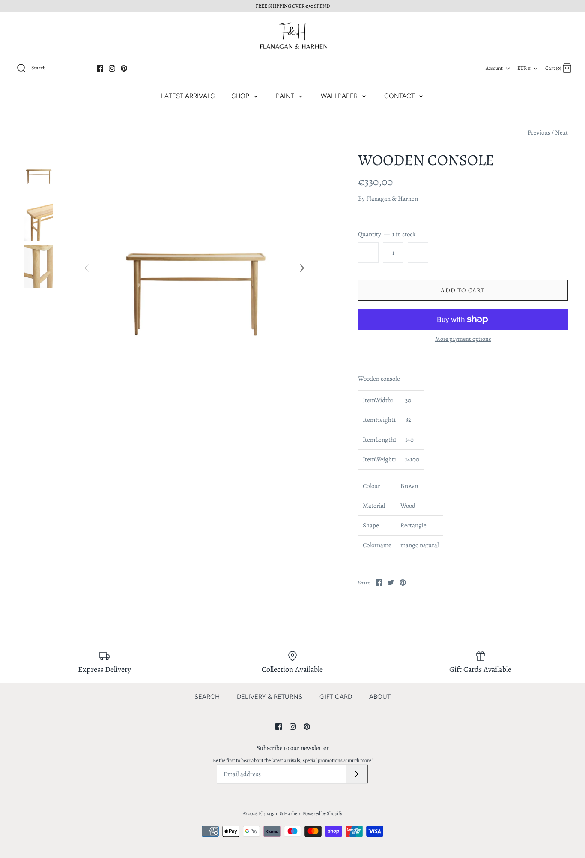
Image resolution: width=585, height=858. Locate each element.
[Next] (301, 268)
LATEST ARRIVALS (188, 96)
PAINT (286, 96)
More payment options (463, 339)
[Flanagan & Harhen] (292, 36)
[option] (194, 268)
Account (494, 68)
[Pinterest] (124, 68)
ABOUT (380, 697)
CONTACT (400, 96)
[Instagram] (112, 68)
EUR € (524, 68)
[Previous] (86, 268)
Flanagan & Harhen (392, 198)
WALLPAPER (340, 96)
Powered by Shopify (322, 813)
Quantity (386, 234)
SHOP (241, 96)
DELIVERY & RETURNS (269, 697)
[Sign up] (357, 774)
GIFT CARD (335, 697)
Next (561, 132)
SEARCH (207, 697)
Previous (539, 132)
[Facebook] (100, 68)
